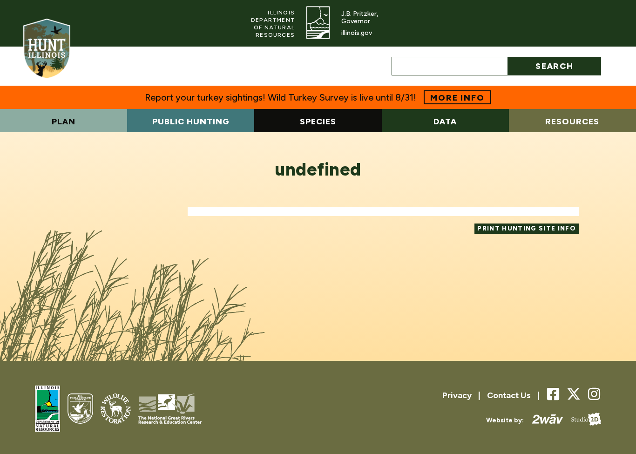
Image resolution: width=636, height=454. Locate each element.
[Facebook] (553, 395)
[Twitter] (574, 394)
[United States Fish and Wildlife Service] (80, 409)
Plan (63, 121)
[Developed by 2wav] (543, 420)
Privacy (457, 395)
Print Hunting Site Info (526, 228)
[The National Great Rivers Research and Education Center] (170, 409)
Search (554, 66)
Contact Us (509, 395)
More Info (457, 98)
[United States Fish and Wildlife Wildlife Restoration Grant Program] (116, 409)
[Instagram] (594, 395)
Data (445, 121)
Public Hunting (191, 121)
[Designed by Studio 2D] (582, 420)
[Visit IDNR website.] (318, 23)
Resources (572, 121)
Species (318, 121)
